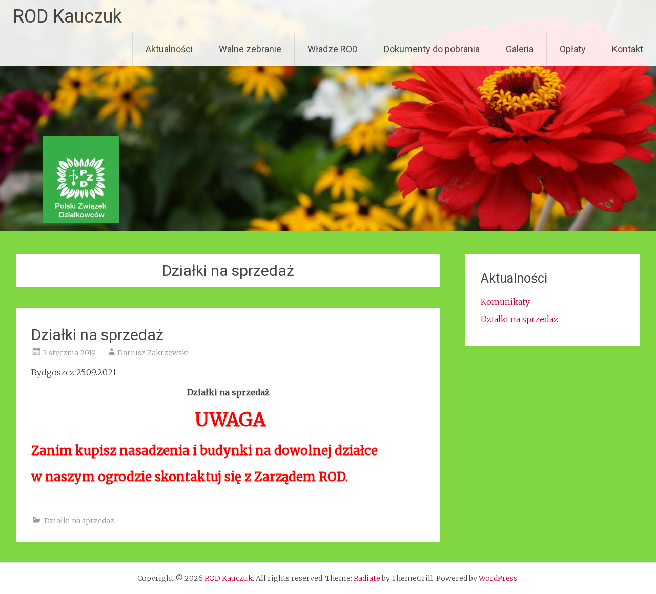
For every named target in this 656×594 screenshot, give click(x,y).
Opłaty (573, 49)
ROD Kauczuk (67, 16)
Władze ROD (333, 49)
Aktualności (169, 49)
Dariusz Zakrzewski (153, 353)
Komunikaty (505, 301)
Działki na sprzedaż (97, 335)
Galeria (520, 49)
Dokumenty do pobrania (432, 49)
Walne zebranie (250, 49)
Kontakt (627, 49)
